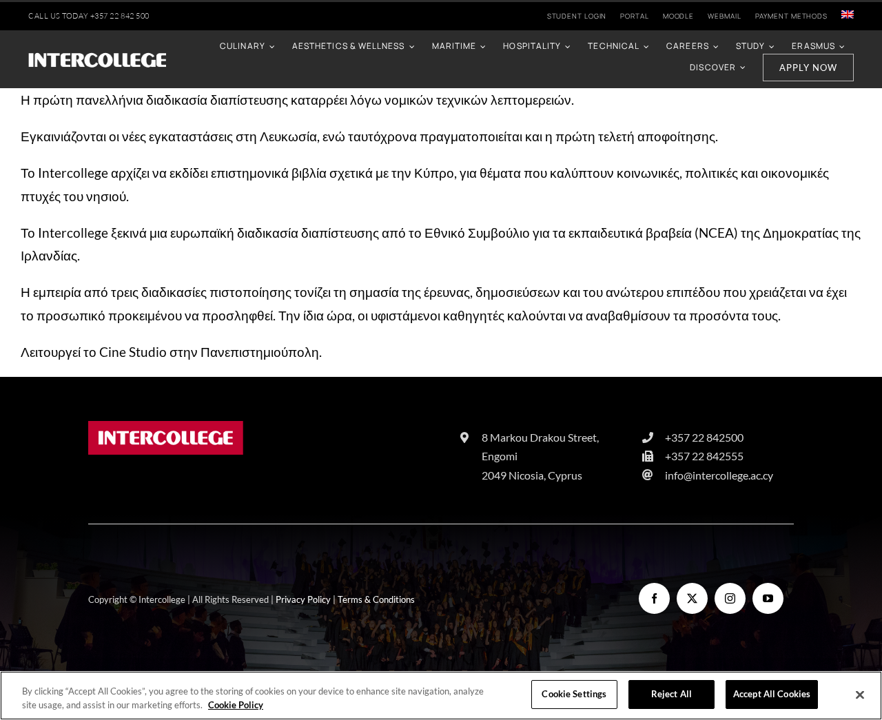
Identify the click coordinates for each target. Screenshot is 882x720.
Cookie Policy (235, 704)
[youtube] (767, 598)
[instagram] (730, 598)
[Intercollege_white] (97, 57)
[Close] (860, 694)
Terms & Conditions (376, 599)
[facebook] (654, 598)
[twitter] (692, 598)
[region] (441, 695)
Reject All (671, 693)
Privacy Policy (303, 599)
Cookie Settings (574, 693)
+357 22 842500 (704, 437)
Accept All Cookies (771, 693)
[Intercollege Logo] (165, 427)
